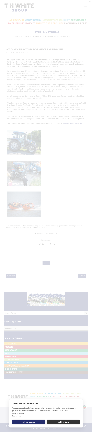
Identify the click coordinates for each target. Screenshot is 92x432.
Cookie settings (63, 422)
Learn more (16, 416)
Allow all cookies (29, 422)
